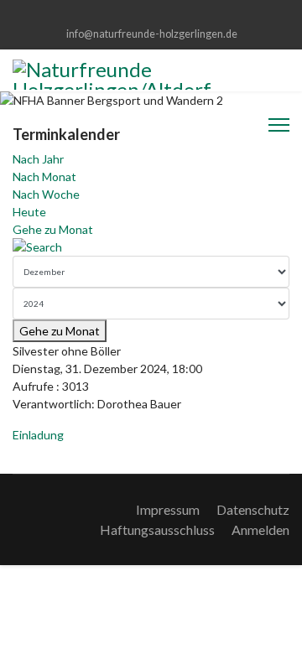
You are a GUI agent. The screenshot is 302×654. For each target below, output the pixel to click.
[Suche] (151, 247)
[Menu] (278, 125)
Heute (29, 212)
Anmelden (260, 529)
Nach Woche (46, 194)
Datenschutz (252, 509)
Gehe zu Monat (53, 229)
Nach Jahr (38, 159)
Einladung (38, 435)
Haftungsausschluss (157, 529)
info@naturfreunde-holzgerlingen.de (151, 34)
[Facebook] (151, 15)
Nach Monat (44, 176)
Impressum (168, 509)
